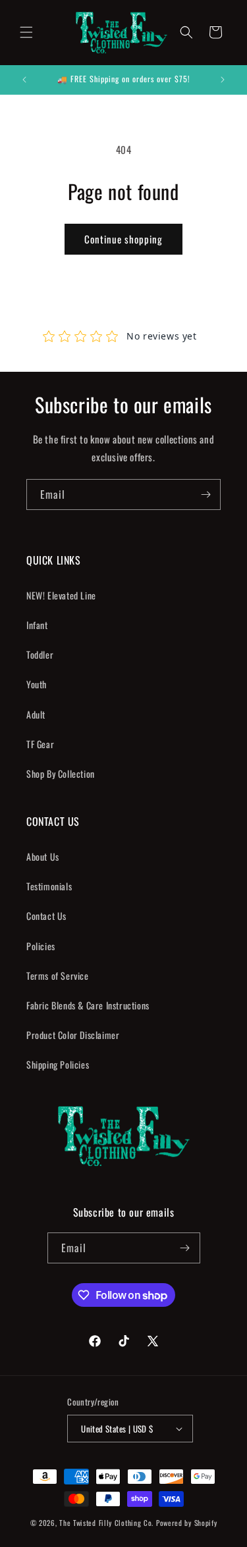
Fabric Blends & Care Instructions (88, 1005)
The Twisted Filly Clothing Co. (107, 1522)
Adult (35, 714)
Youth (36, 684)
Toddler (39, 654)
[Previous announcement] (24, 79)
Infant (37, 625)
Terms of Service (57, 975)
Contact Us (46, 916)
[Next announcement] (222, 79)
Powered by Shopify (186, 1522)
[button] (26, 32)
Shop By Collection (60, 773)
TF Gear (40, 744)
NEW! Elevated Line (61, 595)
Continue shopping (123, 239)
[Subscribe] (205, 494)
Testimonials (49, 886)
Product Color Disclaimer (72, 1035)
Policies (40, 946)
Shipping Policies (57, 1064)
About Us (42, 856)
